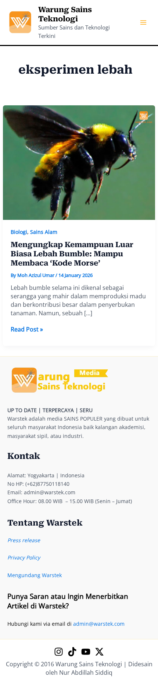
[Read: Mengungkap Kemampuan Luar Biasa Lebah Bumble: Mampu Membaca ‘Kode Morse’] (79, 161)
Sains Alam (43, 231)
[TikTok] (72, 651)
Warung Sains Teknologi (65, 14)
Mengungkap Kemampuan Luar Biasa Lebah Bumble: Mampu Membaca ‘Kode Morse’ (72, 253)
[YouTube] (85, 651)
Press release (23, 540)
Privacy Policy (23, 557)
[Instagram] (58, 651)
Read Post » (27, 329)
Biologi (19, 231)
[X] (99, 651)
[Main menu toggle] (143, 22)
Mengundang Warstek (34, 575)
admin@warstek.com (99, 623)
